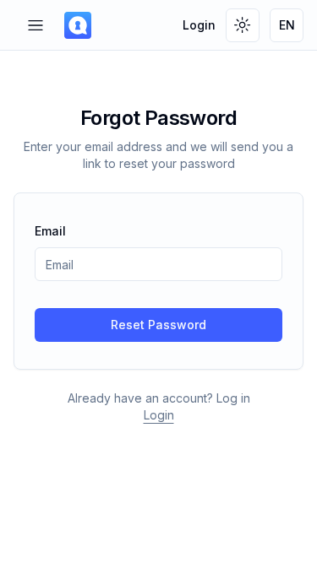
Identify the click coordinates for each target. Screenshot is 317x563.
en (287, 25)
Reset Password (158, 324)
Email (50, 231)
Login (199, 25)
